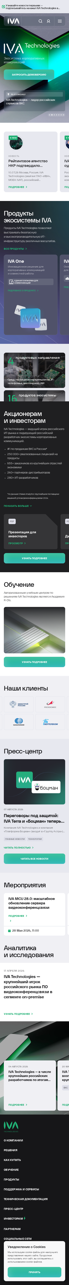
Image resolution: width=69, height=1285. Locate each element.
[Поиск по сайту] (40, 21)
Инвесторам (13, 1219)
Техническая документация (26, 1199)
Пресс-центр (13, 1209)
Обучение (11, 1170)
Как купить (12, 1160)
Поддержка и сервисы (21, 1189)
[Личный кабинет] (48, 21)
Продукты (11, 1179)
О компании (13, 1140)
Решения (10, 1150)
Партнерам (12, 1229)
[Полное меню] (59, 21)
